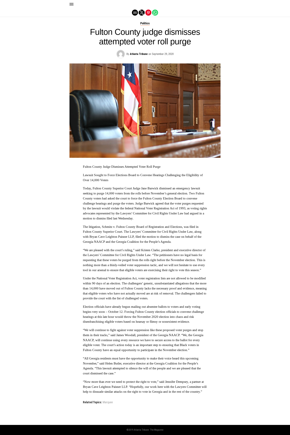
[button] (71, 4)
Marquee (108, 402)
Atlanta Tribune (139, 54)
